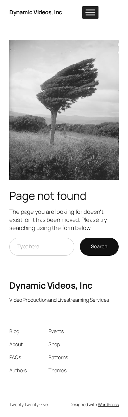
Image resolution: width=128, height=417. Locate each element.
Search (99, 246)
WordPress (108, 404)
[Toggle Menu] (90, 12)
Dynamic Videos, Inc (35, 12)
